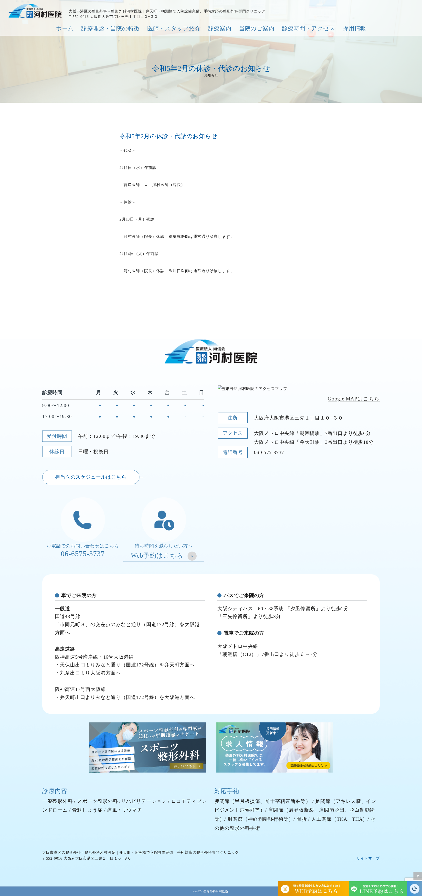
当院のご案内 (256, 28)
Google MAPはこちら (354, 398)
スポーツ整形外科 (97, 801)
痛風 (112, 810)
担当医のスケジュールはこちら (90, 477)
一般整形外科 (57, 801)
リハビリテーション (144, 801)
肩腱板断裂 (301, 810)
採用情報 (354, 28)
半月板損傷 (247, 801)
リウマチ (132, 810)
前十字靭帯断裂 (283, 801)
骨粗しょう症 (87, 810)
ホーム (65, 28)
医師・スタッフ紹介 (173, 28)
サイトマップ (368, 858)
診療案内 (220, 28)
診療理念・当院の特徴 (110, 28)
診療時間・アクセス (308, 28)
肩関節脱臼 (331, 810)
